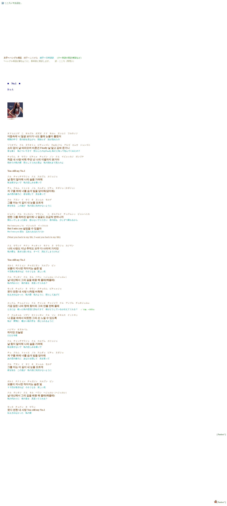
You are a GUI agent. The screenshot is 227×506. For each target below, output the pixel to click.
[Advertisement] (94, 29)
